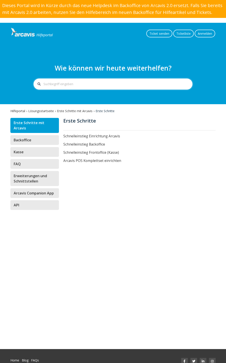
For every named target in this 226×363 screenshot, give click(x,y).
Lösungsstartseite (41, 111)
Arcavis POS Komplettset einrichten (92, 160)
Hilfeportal (17, 111)
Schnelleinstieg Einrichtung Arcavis (91, 136)
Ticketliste (183, 33)
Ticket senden (159, 33)
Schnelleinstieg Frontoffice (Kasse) (91, 152)
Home (14, 360)
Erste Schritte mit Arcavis (74, 111)
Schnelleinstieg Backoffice (84, 144)
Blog (25, 360)
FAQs (35, 360)
